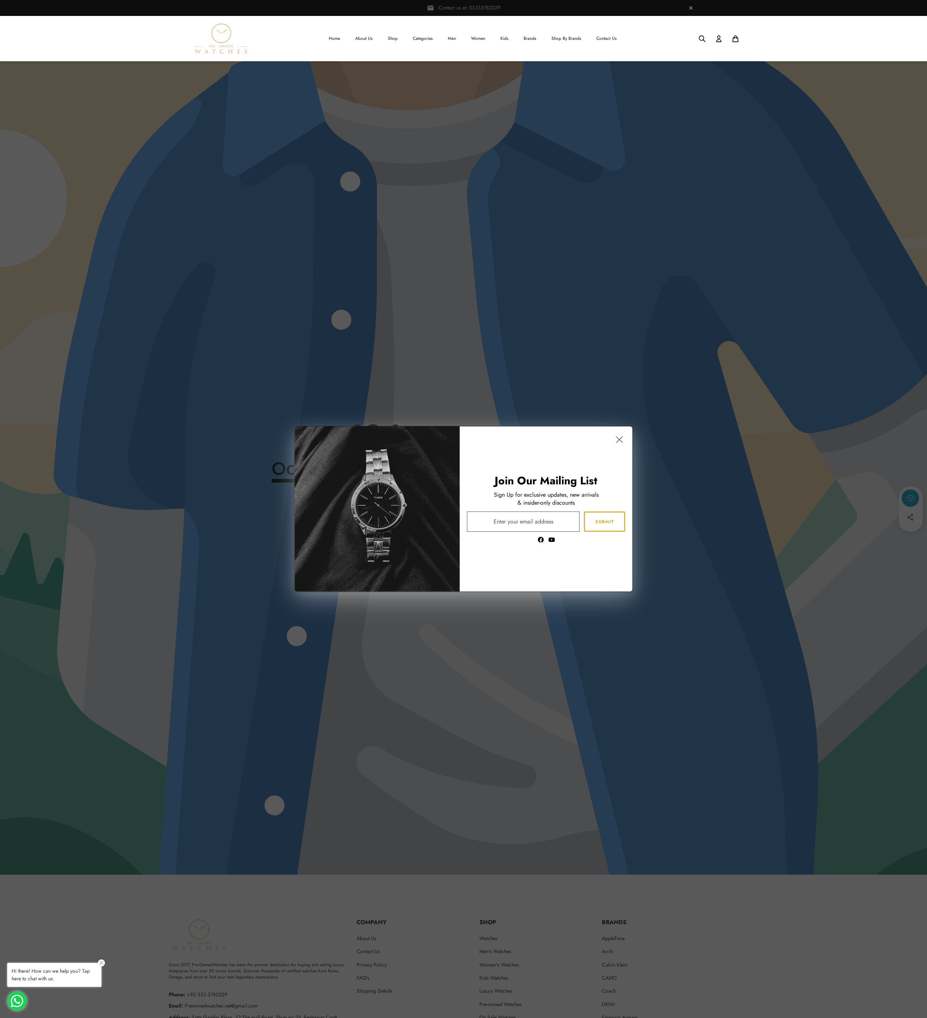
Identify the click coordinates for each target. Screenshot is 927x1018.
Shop (393, 38)
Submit (604, 521)
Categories (423, 38)
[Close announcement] (691, 8)
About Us (364, 38)
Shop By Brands (566, 38)
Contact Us (606, 38)
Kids (504, 38)
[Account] (719, 39)
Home (334, 38)
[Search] (702, 39)
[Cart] (735, 39)
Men (452, 38)
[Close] (619, 439)
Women (478, 38)
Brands (530, 38)
